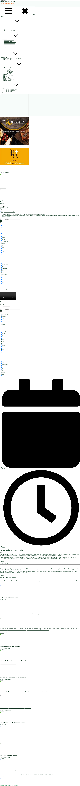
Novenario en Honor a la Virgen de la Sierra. (10, 646)
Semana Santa (9, 70)
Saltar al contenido (3, 0)
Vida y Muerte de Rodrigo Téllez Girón (8, 755)
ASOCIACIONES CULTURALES (10, 89)
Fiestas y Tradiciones (8, 29)
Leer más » (2, 600)
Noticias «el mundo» (9, 212)
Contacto (3, 92)
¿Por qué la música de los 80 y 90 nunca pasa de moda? (12, 722)
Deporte (5, 74)
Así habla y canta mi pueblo (9, 40)
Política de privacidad (3, 785)
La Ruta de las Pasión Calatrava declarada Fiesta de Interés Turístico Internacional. (18, 739)
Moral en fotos (4, 57)
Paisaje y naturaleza (7, 80)
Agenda (5, 25)
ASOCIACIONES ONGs (8, 91)
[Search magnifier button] (1, 221)
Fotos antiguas (6, 77)
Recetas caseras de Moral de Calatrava (11, 30)
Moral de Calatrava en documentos (10, 42)
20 (3, 206)
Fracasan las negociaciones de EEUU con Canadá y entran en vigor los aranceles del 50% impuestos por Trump (21, 214)
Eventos (5, 76)
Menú (34, 14)
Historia (5, 26)
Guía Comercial (5, 88)
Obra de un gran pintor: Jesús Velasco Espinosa (12, 58)
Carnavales (8, 69)
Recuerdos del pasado (8, 41)
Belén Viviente (9, 72)
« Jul (1, 209)
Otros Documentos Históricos (9, 43)
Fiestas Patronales (10, 71)
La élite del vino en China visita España (9, 769)
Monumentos (6, 28)
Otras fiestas (9, 73)
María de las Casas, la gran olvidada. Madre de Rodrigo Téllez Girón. (15, 708)
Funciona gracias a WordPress (13, 785)
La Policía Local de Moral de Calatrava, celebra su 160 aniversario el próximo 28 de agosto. (20, 614)
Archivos (1, 306)
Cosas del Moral (5, 39)
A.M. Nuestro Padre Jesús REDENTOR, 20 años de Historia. (13, 677)
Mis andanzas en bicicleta (8, 75)
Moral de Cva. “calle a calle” (9, 79)
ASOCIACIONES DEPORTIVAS (10, 90)
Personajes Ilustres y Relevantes (9, 44)
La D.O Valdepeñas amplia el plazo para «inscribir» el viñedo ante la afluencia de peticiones (20, 660)
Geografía (6, 27)
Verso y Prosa (6, 45)
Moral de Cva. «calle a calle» (5, 172)
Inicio (3, 16)
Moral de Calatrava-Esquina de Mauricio (7, 3)
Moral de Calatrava (5, 24)
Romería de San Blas (10, 68)
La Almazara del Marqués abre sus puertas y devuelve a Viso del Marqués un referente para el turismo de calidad (25, 691)
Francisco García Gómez (8, 59)
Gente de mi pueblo (7, 78)
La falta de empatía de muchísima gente (9, 597)
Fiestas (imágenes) (7, 67)
